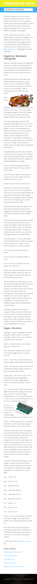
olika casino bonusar (24, 541)
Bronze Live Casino (10, 563)
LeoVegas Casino (9, 559)
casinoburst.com (12, 49)
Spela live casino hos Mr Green (13, 566)
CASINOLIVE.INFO (19, 3)
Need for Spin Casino (10, 556)
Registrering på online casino (13, 552)
